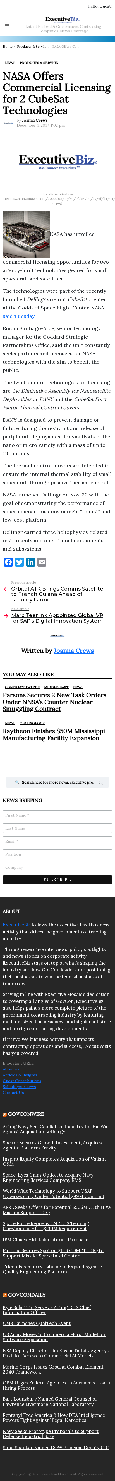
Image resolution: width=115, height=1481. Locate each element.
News (78, 687)
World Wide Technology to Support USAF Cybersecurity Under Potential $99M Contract (53, 1194)
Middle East (56, 687)
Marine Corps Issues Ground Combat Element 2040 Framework (53, 1369)
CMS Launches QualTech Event (37, 1323)
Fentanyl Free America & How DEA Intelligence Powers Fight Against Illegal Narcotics (54, 1418)
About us (11, 1069)
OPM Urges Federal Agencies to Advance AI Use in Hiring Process (57, 1385)
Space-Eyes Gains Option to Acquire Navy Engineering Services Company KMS (48, 1177)
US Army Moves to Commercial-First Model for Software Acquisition (54, 1337)
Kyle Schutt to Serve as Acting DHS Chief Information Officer (47, 1310)
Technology (32, 723)
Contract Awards (22, 687)
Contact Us (13, 1092)
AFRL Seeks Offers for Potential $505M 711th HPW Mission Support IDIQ (57, 1210)
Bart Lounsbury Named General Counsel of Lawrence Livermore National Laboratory (50, 1401)
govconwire (26, 1114)
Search (101, 783)
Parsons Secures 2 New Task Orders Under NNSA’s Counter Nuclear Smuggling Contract (54, 701)
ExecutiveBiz (16, 925)
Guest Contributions (22, 1080)
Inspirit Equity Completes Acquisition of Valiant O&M (54, 1161)
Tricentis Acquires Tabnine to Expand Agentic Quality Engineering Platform (52, 1269)
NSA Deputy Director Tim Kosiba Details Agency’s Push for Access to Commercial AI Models (56, 1353)
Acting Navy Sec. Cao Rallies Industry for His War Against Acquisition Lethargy (56, 1129)
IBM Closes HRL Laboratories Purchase (45, 1239)
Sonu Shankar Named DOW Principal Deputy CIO (56, 1447)
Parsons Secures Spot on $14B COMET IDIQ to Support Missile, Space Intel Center (53, 1253)
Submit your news (19, 1086)
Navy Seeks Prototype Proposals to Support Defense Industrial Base (51, 1434)
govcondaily (27, 1295)
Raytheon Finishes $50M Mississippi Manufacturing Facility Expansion (54, 734)
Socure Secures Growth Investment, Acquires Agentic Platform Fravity (52, 1145)
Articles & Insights (20, 1074)
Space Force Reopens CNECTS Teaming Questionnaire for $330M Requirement (46, 1226)
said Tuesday (19, 316)
